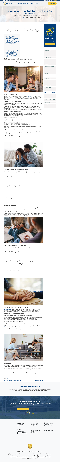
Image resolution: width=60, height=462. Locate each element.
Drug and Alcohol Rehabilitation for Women (50, 100)
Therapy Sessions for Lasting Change (11, 54)
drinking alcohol (30, 96)
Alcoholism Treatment (34, 423)
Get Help (52, 3)
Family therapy (6, 326)
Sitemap (36, 451)
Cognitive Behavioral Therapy (48, 423)
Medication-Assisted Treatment (49, 97)
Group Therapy (46, 428)
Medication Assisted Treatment (22, 433)
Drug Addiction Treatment (34, 425)
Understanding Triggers (9, 40)
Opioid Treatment (47, 68)
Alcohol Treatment (47, 52)
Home (21, 17)
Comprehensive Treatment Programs (11, 53)
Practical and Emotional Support (11, 51)
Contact (40, 3)
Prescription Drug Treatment (49, 71)
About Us (36, 3)
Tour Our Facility (19, 428)
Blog (23, 17)
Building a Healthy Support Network (11, 49)
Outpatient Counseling (48, 87)
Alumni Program (47, 89)
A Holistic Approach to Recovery (11, 55)
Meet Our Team (19, 425)
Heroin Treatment (47, 59)
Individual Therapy (47, 429)
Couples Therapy (46, 424)
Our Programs (20, 3)
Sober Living (46, 104)
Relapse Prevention (47, 102)
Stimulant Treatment (33, 432)
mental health (25, 330)
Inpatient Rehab (47, 80)
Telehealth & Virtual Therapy (48, 430)
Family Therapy (46, 426)
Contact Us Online (36, 408)
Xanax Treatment (47, 73)
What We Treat (25, 3)
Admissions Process (20, 424)
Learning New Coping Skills (10, 37)
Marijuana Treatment (48, 64)
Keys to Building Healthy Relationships (11, 43)
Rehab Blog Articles (20, 426)
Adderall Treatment (47, 50)
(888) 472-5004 (54, 0)
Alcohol (8, 378)
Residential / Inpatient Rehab (21, 432)
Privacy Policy (40, 451)
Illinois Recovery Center (7, 309)
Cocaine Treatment (48, 57)
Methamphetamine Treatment (49, 66)
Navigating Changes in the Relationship (12, 38)
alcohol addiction (31, 61)
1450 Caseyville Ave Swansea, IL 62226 (7, 434)
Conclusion (6, 56)
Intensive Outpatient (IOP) (48, 85)
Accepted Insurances (20, 423)
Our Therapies (31, 3)
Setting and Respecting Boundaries (11, 45)
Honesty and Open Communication (11, 44)
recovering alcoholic (11, 266)
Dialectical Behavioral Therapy (49, 425)
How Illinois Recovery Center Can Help (11, 52)
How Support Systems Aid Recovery (10, 48)
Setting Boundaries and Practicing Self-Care (12, 41)
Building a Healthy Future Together (11, 42)
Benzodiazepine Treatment (49, 55)
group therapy (11, 325)
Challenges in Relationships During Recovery (11, 36)
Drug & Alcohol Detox (48, 78)
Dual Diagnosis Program (48, 94)
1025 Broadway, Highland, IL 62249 (6, 437)
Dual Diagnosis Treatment (34, 426)
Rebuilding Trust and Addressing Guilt (11, 39)
